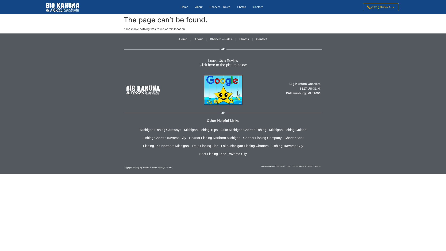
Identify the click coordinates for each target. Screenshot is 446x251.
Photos (241, 7)
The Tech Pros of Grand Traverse (306, 166)
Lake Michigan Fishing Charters (245, 146)
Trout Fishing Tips (205, 146)
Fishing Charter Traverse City (164, 138)
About (198, 7)
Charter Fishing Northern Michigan (214, 138)
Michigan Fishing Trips (201, 130)
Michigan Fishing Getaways (160, 130)
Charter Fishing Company (262, 138)
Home (184, 7)
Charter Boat (293, 138)
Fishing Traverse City (287, 146)
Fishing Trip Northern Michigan (166, 146)
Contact (258, 7)
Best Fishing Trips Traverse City (223, 154)
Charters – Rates (219, 7)
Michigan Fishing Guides (287, 130)
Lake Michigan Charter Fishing (243, 130)
